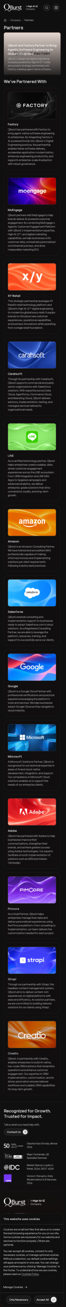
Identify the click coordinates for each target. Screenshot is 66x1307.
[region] (31, 1254)
